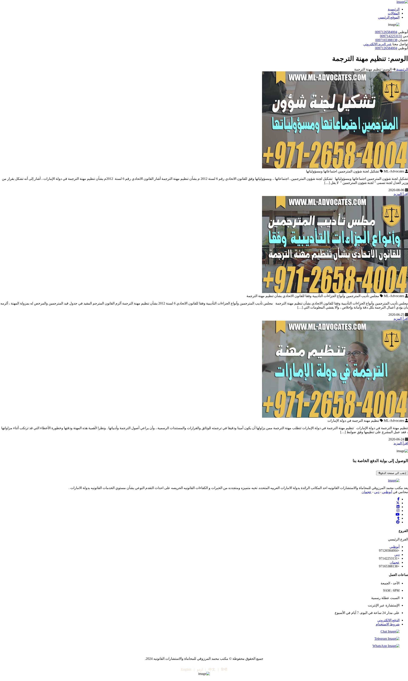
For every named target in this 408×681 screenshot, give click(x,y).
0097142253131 (391, 36)
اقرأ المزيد (401, 194)
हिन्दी (224, 669)
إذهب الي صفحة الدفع (393, 473)
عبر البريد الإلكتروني (377, 44)
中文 (211, 669)
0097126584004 (386, 32)
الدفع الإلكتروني (388, 620)
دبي (376, 492)
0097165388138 (386, 40)
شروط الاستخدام (388, 624)
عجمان (366, 492)
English (186, 669)
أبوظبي (387, 492)
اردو (200, 669)
